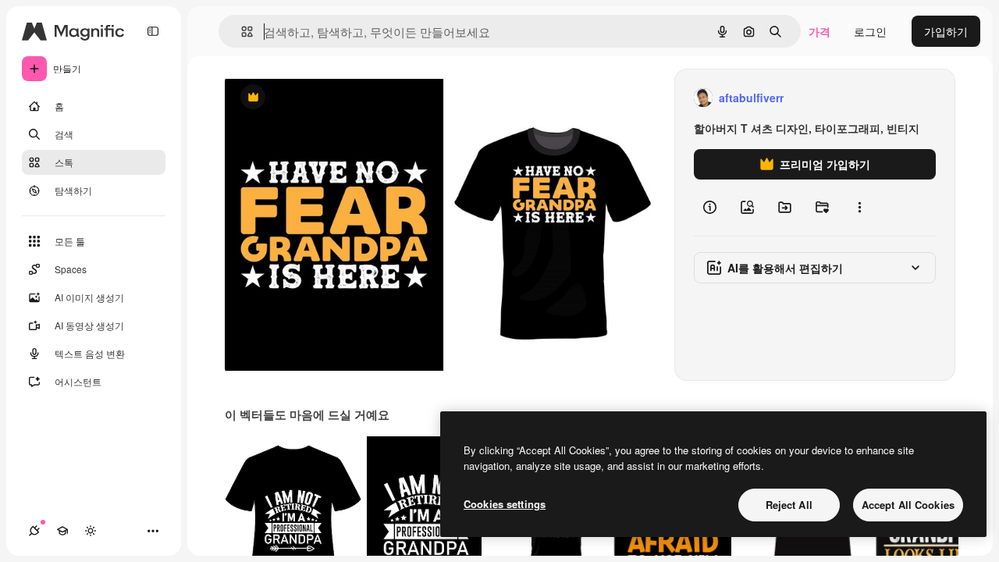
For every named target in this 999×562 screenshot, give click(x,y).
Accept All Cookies (908, 504)
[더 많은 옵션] (859, 207)
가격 (819, 31)
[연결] (34, 530)
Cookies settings (505, 503)
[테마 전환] (90, 530)
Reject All (789, 504)
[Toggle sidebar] (152, 31)
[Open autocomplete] (240, 31)
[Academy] (62, 530)
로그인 (870, 31)
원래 (314, 98)
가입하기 (946, 31)
